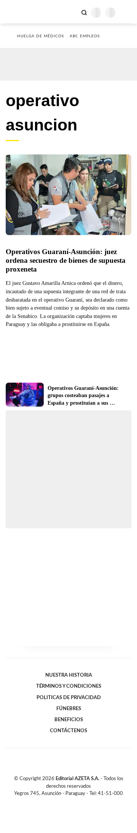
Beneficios (68, 719)
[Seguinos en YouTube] (73, 802)
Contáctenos (68, 730)
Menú (126, 12)
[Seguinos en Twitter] (65, 802)
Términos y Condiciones (68, 686)
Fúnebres (68, 708)
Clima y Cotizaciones (71, 11)
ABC (20, 11)
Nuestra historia (68, 675)
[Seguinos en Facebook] (57, 802)
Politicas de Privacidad (69, 697)
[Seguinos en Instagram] (81, 802)
